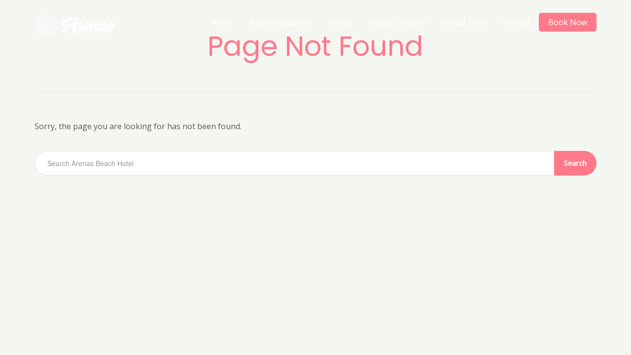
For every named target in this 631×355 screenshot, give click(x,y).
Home (222, 22)
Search (575, 163)
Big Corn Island (396, 22)
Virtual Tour (463, 22)
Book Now (567, 22)
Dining (340, 22)
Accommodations (280, 22)
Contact (516, 22)
